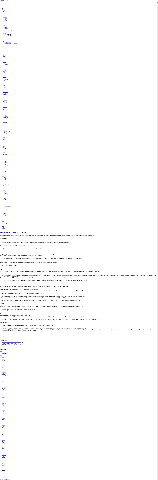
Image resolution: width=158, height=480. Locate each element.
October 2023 (3, 360)
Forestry (4, 139)
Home (2, 8)
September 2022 (4, 375)
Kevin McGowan (33, 338)
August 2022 (3, 376)
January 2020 (3, 412)
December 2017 (4, 441)
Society (3, 55)
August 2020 (3, 404)
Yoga (7, 194)
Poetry (4, 85)
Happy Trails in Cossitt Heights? (15, 344)
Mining (4, 147)
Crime (4, 190)
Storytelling (4, 87)
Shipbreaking (5, 154)
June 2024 (3, 357)
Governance (4, 141)
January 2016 (3, 466)
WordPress (4, 479)
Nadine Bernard (5, 94)
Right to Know (7, 184)
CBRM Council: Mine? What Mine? (16, 342)
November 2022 (4, 373)
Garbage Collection (7, 37)
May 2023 (3, 366)
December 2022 (4, 372)
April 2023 (3, 367)
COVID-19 (6, 64)
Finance (4, 132)
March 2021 (3, 396)
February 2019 (3, 425)
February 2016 (3, 465)
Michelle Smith (5, 122)
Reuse (6, 20)
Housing (4, 198)
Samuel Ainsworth (5, 92)
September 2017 (4, 444)
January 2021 (3, 398)
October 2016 (3, 457)
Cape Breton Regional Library (9, 34)
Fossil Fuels (4, 170)
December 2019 (4, 413)
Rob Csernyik (5, 107)
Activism (4, 56)
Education (4, 62)
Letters (2, 222)
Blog (4, 72)
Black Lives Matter (7, 179)
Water (5, 164)
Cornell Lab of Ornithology (5, 245)
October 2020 (3, 402)
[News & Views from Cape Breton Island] (4, 0)
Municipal (4, 33)
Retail (4, 152)
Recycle (6, 18)
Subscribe (3, 227)
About (2, 9)
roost (36, 338)
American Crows (4, 338)
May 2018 (3, 435)
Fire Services (6, 36)
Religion (4, 214)
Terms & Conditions (6, 11)
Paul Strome (4, 124)
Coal (5, 171)
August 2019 (3, 418)
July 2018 (3, 433)
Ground (6, 162)
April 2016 (3, 463)
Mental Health (5, 208)
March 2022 (3, 382)
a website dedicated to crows (11, 272)
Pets (3, 209)
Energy (3, 169)
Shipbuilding (5, 155)
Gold (5, 148)
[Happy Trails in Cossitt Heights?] (6, 344)
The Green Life (5, 17)
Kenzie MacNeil (5, 117)
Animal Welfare (5, 186)
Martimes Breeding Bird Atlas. (74, 259)
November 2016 (4, 456)
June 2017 (3, 448)
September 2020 (4, 403)
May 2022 (3, 380)
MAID (6, 207)
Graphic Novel (7, 78)
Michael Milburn (5, 118)
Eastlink (8, 158)
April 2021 (3, 395)
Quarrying (6, 149)
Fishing (4, 137)
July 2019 (3, 419)
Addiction (4, 58)
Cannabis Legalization (9, 30)
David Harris (17, 338)
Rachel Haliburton (5, 111)
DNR (26, 338)
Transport (4, 160)
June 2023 (3, 365)
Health (4, 63)
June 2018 (3, 434)
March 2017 (3, 451)
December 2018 (4, 427)
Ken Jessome (5, 115)
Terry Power (38, 338)
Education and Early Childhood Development (11, 43)
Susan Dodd (5, 108)
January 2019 (3, 426)
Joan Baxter (4, 93)
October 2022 (3, 374)
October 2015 (3, 470)
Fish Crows (28, 338)
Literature (4, 77)
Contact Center (5, 130)
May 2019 (3, 421)
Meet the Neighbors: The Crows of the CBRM (13, 232)
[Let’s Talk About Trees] (5, 343)
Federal (4, 25)
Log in (2, 473)
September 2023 (4, 361)
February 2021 (3, 397)
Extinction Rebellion (7, 180)
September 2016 (4, 458)
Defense (6, 26)
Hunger (4, 66)
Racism (4, 212)
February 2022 (3, 383)
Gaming (4, 140)
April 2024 (3, 359)
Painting (4, 81)
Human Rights (5, 199)
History (3, 221)
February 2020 (3, 411)
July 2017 (3, 447)
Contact (3, 226)
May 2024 (3, 358)
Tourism (4, 167)
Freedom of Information (8, 42)
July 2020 (3, 405)
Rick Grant (4, 110)
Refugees (4, 213)
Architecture (5, 71)
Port (7, 165)
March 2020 (3, 410)
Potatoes (8, 50)
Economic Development (8, 35)
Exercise (6, 193)
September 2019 (4, 417)
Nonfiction (6, 79)
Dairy (5, 51)
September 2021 (4, 389)
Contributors (3, 91)
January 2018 (3, 440)
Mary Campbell (5, 100)
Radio (4, 86)
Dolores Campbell (5, 96)
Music (4, 80)
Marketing (4, 146)
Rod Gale (4, 109)
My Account (3, 228)
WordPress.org (3, 477)
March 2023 (3, 368)
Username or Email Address (3, 349)
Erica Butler (4, 95)
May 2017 (3, 449)
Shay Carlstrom (5, 102)
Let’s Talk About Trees (11, 343)
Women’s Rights (7, 57)
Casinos (6, 142)
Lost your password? (4, 353)
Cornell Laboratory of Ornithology (10, 338)
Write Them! (5, 223)
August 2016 (3, 459)
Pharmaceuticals (5, 153)
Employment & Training (6, 131)
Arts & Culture (4, 70)
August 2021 (3, 390)
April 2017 (3, 450)
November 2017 (4, 442)
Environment (3, 12)
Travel (2, 220)
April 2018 (3, 436)
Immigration (6, 28)
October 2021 (3, 388)
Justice (6, 29)
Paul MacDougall (5, 116)
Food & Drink (5, 138)
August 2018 (3, 432)
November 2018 (4, 428)
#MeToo (6, 178)
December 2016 (4, 455)
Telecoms (6, 157)
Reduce (6, 19)
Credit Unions (7, 135)
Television (4, 88)
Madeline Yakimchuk (6, 125)
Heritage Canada (7, 27)
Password (1, 350)
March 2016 (3, 464)
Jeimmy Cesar (5, 103)
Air (5, 161)
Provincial (4, 41)
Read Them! (5, 224)
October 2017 (3, 443)
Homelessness (5, 65)
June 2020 (3, 406)
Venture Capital (7, 133)
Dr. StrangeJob (5, 123)
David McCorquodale (22, 338)
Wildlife (4, 13)
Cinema (4, 73)
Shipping (4, 156)
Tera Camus (4, 101)
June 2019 (3, 420)
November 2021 (4, 387)
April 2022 (3, 381)
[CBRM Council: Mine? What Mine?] (7, 342)
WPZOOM (11, 479)
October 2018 (3, 429)
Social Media (5, 215)
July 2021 (3, 391)
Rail (5, 163)
